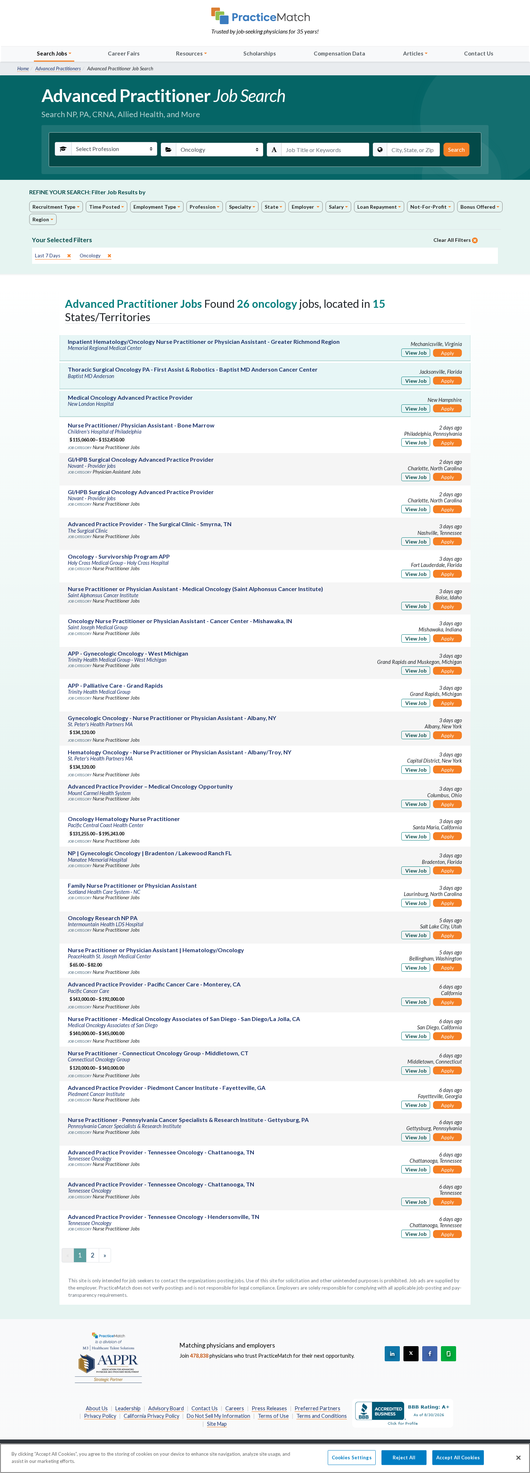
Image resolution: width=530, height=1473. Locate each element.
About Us (97, 1408)
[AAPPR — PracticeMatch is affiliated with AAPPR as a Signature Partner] (108, 1357)
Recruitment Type (53, 207)
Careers (234, 1408)
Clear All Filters (452, 240)
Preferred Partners (317, 1408)
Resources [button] (189, 53)
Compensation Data (339, 53)
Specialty (240, 207)
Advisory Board (166, 1408)
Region (40, 219)
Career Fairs (124, 53)
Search (456, 149)
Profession (203, 207)
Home (23, 68)
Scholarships (259, 53)
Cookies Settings (352, 1457)
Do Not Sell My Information (218, 1416)
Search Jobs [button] (52, 53)
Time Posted (104, 207)
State (271, 207)
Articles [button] (413, 53)
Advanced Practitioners (58, 68)
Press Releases (269, 1408)
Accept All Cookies (458, 1457)
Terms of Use (273, 1416)
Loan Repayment (377, 207)
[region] (265, 1458)
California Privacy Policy (151, 1416)
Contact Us (478, 53)
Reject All (404, 1457)
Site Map (217, 1424)
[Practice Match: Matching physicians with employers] (265, 16)
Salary (336, 207)
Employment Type (154, 207)
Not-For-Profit (428, 207)
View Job (416, 353)
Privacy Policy (100, 1416)
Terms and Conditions (321, 1416)
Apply (447, 353)
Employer (303, 207)
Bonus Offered (477, 207)
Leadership (128, 1408)
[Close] (518, 1457)
